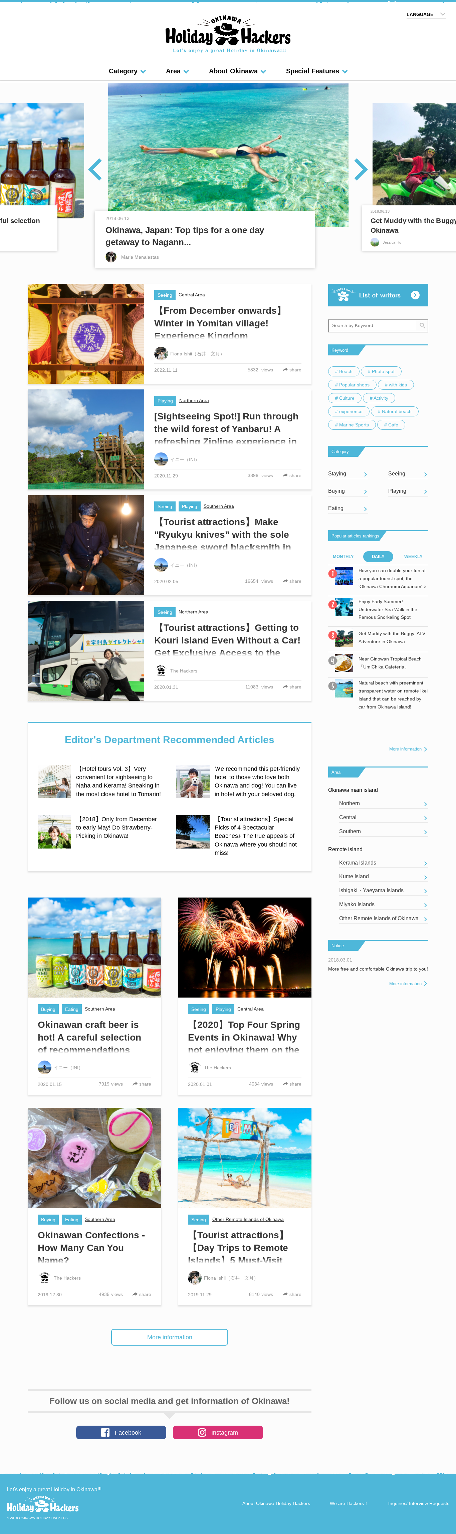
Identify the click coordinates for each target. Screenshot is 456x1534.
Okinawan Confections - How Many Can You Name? (91, 1248)
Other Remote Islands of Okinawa (248, 1219)
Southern (350, 831)
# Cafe (391, 424)
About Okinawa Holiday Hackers (276, 1503)
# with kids (396, 384)
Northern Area (194, 400)
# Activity (379, 398)
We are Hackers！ (349, 1503)
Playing (165, 400)
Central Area (192, 294)
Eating (71, 1009)
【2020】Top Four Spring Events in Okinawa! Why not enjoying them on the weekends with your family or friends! (244, 1050)
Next (356, 169)
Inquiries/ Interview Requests (418, 1503)
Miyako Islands (357, 904)
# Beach (344, 371)
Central (348, 817)
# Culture (345, 398)
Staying (337, 473)
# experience (349, 411)
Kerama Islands (357, 863)
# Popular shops (352, 384)
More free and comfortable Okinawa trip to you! (378, 969)
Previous (100, 169)
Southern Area (219, 506)
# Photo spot (381, 371)
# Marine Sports (352, 424)
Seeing (165, 295)
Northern (349, 803)
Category (123, 71)
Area (173, 71)
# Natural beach (395, 411)
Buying (48, 1009)
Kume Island (354, 876)
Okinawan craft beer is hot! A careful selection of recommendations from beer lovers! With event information (89, 1050)
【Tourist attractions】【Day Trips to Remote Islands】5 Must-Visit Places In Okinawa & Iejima (238, 1260)
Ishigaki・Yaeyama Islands (371, 890)
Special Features (312, 71)
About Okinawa (233, 71)
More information (169, 1337)
